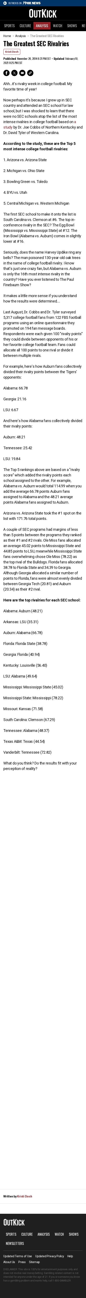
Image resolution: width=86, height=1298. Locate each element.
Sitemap (34, 1262)
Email (22, 73)
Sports (9, 25)
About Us (9, 1262)
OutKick (43, 13)
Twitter (14, 73)
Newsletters (15, 1243)
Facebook (6, 73)
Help (70, 1256)
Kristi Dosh (11, 51)
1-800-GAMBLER (62, 1280)
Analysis (42, 25)
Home (7, 36)
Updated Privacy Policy (49, 1256)
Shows (72, 25)
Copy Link (30, 73)
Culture (25, 25)
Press (22, 1262)
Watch (57, 25)
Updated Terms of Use (17, 1256)
